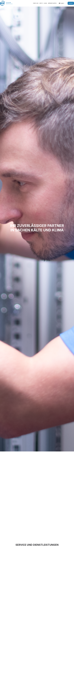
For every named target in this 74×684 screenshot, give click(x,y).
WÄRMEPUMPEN (52, 3)
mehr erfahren (8, 581)
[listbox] (62, 3)
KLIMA (45, 3)
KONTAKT (71, 3)
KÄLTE (41, 3)
